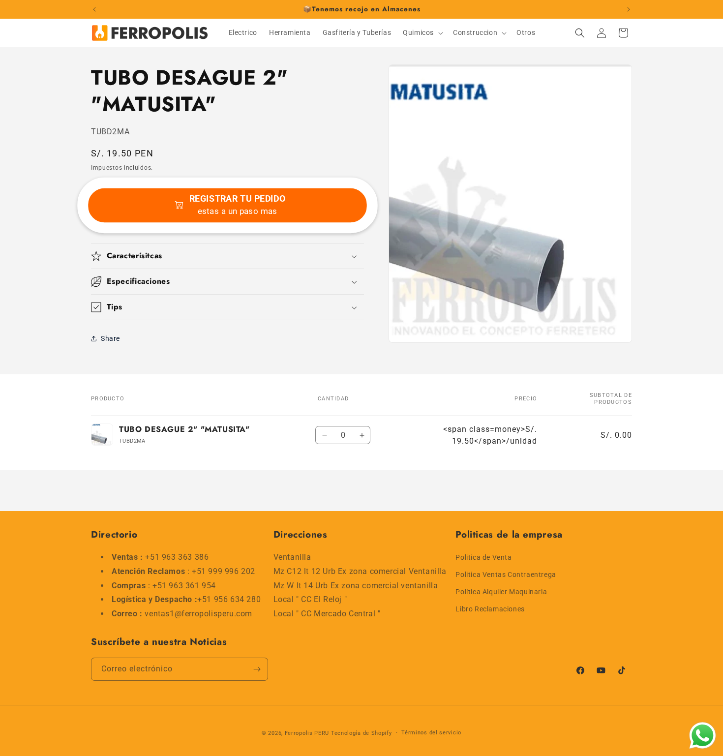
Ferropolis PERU (307, 733)
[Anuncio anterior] (94, 9)
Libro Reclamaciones (489, 609)
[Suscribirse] (257, 669)
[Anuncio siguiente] (628, 9)
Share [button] (110, 338)
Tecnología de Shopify (361, 733)
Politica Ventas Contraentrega (505, 574)
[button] (422, 32)
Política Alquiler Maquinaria (501, 592)
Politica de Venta (483, 557)
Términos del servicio (431, 732)
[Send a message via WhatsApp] (702, 735)
